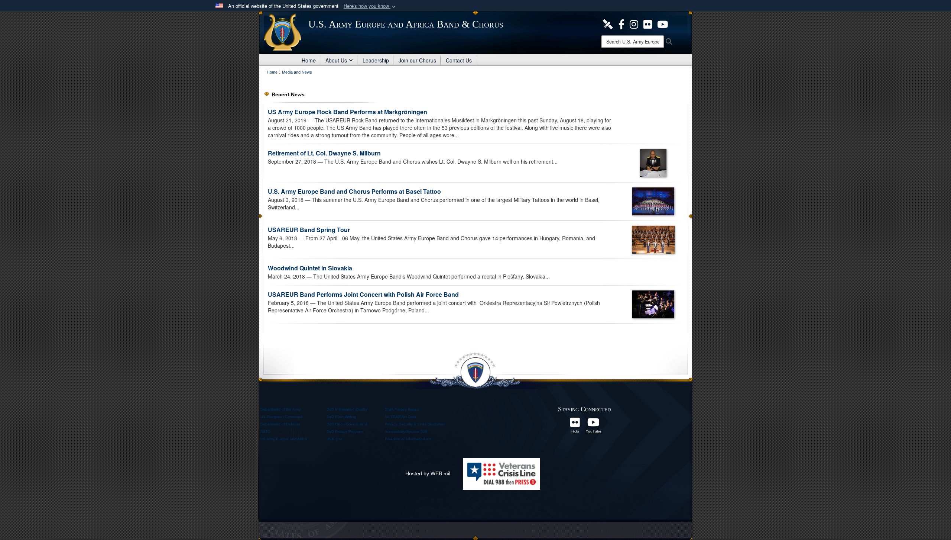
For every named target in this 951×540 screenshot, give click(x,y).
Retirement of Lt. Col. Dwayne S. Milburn (324, 153)
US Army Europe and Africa (283, 439)
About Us (336, 60)
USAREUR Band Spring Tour (309, 229)
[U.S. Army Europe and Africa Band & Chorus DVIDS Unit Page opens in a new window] (607, 23)
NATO (265, 432)
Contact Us (459, 60)
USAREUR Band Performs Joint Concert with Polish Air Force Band (363, 294)
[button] (370, 6)
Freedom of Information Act (408, 439)
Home (309, 60)
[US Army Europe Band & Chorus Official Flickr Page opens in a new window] (647, 23)
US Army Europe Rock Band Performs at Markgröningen (347, 111)
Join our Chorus (417, 60)
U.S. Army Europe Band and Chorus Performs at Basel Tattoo (354, 191)
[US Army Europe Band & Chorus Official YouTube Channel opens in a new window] (593, 424)
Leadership (376, 60)
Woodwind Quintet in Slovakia (310, 268)
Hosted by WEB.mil (427, 473)
